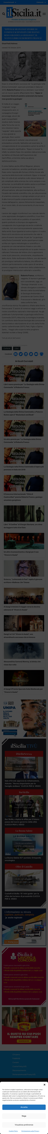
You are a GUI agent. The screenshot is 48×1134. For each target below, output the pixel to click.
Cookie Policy (13, 1131)
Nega (24, 1116)
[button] (44, 1085)
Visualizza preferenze (24, 1125)
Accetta (24, 1107)
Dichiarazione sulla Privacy (30, 1131)
